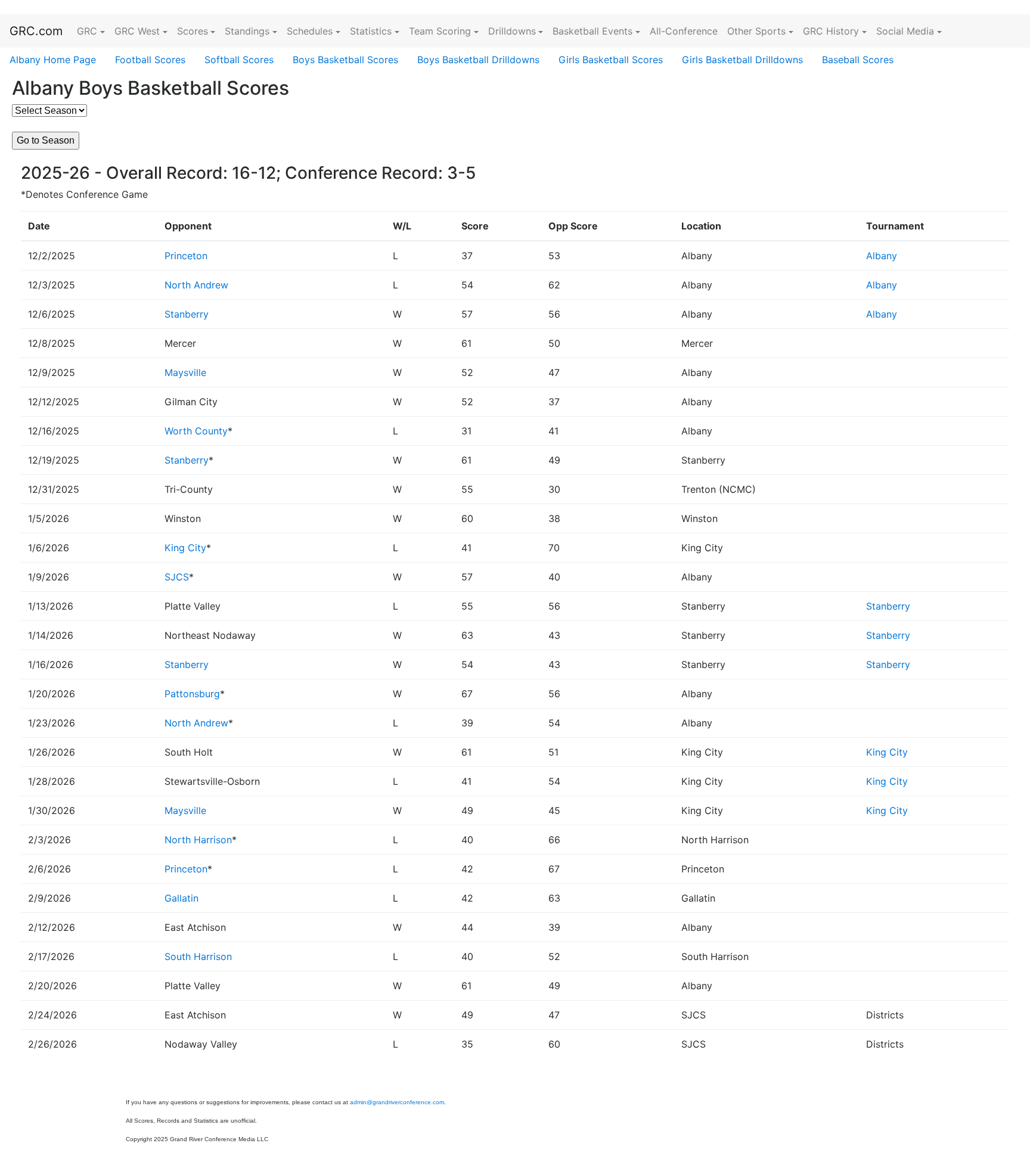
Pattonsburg (192, 694)
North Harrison (198, 840)
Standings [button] (247, 31)
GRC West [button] (137, 31)
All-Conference (684, 31)
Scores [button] (192, 31)
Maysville (185, 372)
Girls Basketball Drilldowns (742, 60)
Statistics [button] (371, 31)
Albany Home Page (53, 60)
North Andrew (196, 285)
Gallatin (181, 898)
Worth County (196, 431)
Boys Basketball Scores (345, 60)
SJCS (177, 577)
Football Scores (150, 60)
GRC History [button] (831, 31)
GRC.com (36, 31)
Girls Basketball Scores (611, 60)
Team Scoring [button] (440, 31)
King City (185, 548)
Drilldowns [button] (512, 31)
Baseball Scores (858, 60)
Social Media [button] (905, 31)
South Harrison (198, 956)
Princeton (186, 256)
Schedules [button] (310, 31)
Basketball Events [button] (592, 31)
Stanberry (187, 314)
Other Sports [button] (756, 31)
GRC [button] (87, 31)
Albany (881, 256)
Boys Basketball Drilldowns (478, 60)
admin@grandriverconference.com (397, 1102)
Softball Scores (239, 60)
